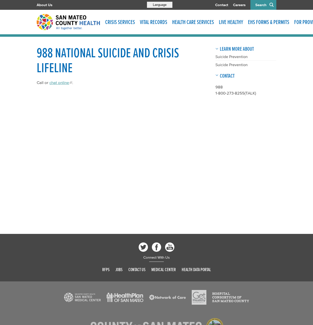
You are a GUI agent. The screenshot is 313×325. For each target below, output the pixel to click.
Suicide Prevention (231, 56)
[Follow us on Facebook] (156, 247)
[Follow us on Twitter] (143, 247)
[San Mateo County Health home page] (68, 22)
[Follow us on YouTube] (169, 247)
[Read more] (82, 297)
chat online (59, 82)
